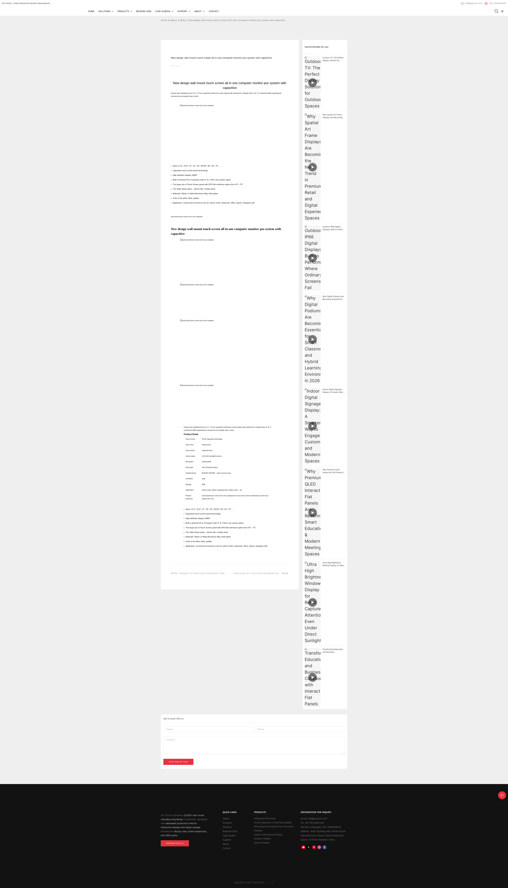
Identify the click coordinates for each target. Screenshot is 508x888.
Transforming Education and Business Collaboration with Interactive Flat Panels (333, 650)
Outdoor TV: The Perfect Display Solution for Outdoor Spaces (333, 59)
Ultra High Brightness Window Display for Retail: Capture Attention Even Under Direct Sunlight (334, 564)
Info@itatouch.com (317, 818)
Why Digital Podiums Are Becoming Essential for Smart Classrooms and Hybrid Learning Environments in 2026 (333, 297)
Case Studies (229, 835)
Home (226, 818)
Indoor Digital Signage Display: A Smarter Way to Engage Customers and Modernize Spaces (334, 390)
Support (227, 840)
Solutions (227, 823)
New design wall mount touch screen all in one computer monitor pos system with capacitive (237, 20)
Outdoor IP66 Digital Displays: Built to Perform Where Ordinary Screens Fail (333, 228)
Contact (227, 848)
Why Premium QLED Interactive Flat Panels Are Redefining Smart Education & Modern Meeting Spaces (334, 471)
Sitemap (269, 882)
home (164, 20)
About (174, 20)
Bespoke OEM (230, 831)
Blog (182, 20)
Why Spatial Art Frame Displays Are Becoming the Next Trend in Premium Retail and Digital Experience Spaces (334, 116)
